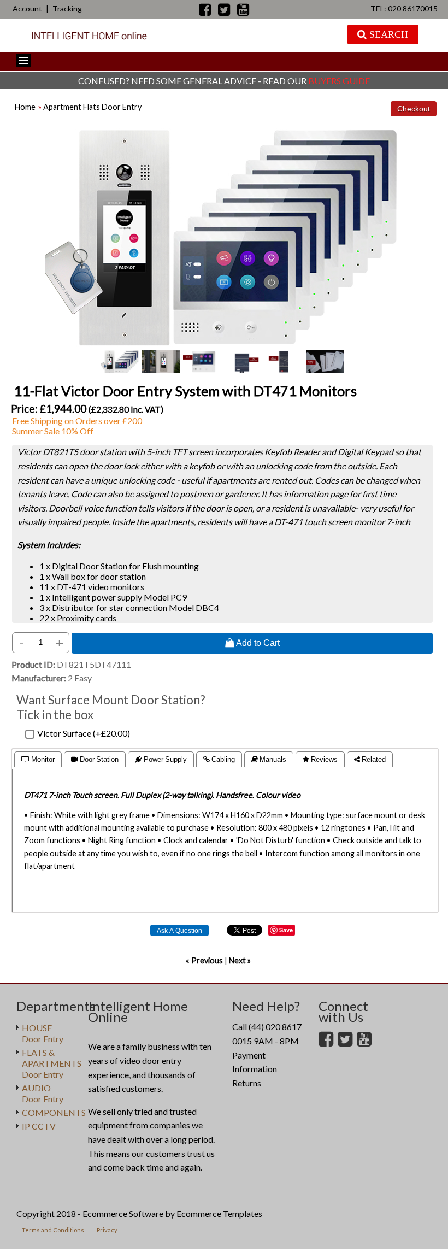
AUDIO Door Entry (42, 1093)
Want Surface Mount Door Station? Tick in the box (110, 707)
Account (27, 8)
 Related (370, 759)
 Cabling (219, 759)
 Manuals (268, 759)
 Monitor (38, 759)
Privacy (107, 1229)
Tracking (67, 8)
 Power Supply (161, 759)
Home (25, 106)
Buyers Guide (339, 80)
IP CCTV (39, 1126)
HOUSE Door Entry (42, 1033)
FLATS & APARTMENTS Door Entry (51, 1063)
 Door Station (95, 759)
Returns (246, 1083)
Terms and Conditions (53, 1229)
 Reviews (320, 759)
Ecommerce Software (122, 1213)
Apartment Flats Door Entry (92, 106)
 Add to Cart (252, 642)
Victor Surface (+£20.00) (83, 733)
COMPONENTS (54, 1112)
